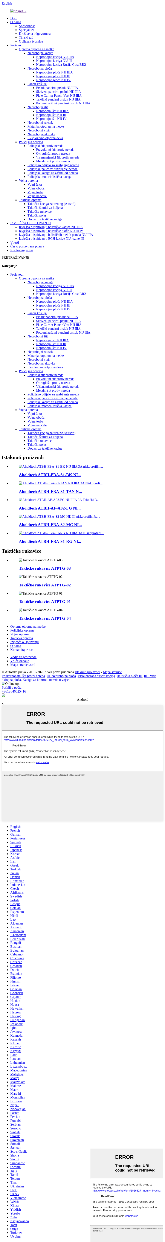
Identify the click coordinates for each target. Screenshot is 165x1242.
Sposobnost (27, 26)
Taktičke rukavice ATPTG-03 (45, 568)
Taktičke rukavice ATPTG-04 (45, 618)
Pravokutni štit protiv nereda (55, 149)
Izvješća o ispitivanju (24, 642)
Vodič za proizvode (23, 657)
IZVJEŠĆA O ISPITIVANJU (30, 223)
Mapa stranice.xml (22, 665)
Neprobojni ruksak (40, 122)
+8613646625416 (14, 691)
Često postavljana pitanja (27, 246)
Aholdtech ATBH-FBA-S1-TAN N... (50, 491)
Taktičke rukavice (40, 211)
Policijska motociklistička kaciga (50, 177)
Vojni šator (35, 184)
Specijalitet (26, 30)
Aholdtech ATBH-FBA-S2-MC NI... (50, 524)
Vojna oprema (28, 180)
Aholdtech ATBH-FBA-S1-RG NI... (50, 541)
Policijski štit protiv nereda (45, 146)
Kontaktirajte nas (21, 250)
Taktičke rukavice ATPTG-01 (45, 601)
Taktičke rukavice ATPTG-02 (45, 585)
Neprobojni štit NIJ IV (51, 119)
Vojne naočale (37, 196)
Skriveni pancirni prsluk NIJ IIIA (58, 91)
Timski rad (26, 37)
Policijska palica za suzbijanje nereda (53, 169)
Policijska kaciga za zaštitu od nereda (53, 173)
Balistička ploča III (129, 676)
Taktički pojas (37, 215)
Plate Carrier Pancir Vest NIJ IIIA (59, 95)
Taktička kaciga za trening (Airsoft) (51, 204)
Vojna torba (35, 192)
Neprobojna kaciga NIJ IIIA (55, 57)
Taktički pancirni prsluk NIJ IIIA (58, 99)
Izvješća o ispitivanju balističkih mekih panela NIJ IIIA (56, 234)
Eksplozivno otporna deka (45, 138)
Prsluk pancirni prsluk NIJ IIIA (57, 88)
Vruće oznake (19, 661)
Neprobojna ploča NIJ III (53, 76)
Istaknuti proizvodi (87, 672)
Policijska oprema (31, 142)
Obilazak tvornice (31, 41)
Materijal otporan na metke (46, 126)
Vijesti (14, 242)
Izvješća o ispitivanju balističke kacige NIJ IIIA (51, 227)
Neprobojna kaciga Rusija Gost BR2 (61, 64)
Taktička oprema (30, 200)
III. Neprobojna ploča (61, 676)
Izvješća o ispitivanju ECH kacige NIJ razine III (51, 238)
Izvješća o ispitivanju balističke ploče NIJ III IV (51, 231)
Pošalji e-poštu (11, 687)
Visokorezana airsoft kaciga (96, 676)
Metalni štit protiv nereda (53, 161)
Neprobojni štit (38, 107)
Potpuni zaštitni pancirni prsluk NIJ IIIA (63, 103)
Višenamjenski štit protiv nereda (57, 157)
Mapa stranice (112, 672)
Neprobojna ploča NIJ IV (53, 80)
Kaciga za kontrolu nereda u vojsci (46, 680)
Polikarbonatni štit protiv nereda (23, 676)
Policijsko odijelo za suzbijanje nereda (53, 165)
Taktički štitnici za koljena (45, 207)
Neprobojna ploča (40, 68)
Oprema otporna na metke (36, 49)
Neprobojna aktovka (41, 134)
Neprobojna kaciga (40, 53)
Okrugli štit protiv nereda (53, 153)
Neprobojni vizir (39, 130)
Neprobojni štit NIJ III (51, 115)
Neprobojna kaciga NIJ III (54, 61)
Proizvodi (16, 45)
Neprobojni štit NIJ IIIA (52, 111)
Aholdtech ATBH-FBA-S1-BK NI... (50, 475)
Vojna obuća (36, 188)
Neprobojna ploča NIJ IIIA (54, 72)
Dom (13, 18)
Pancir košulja (37, 84)
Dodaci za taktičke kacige (45, 219)
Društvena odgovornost (35, 33)
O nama (15, 22)
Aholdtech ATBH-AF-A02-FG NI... (50, 508)
